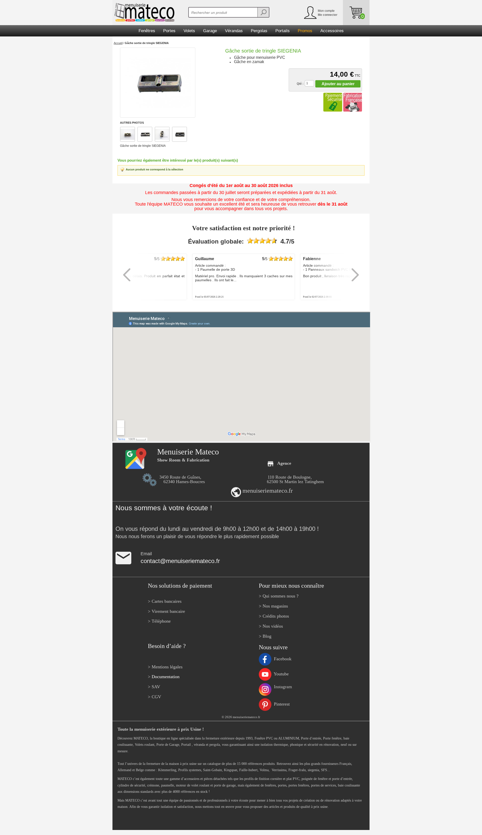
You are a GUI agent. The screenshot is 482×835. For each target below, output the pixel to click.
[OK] (263, 12)
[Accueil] (143, 12)
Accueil (118, 42)
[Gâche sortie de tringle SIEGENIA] (158, 82)
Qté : (300, 83)
